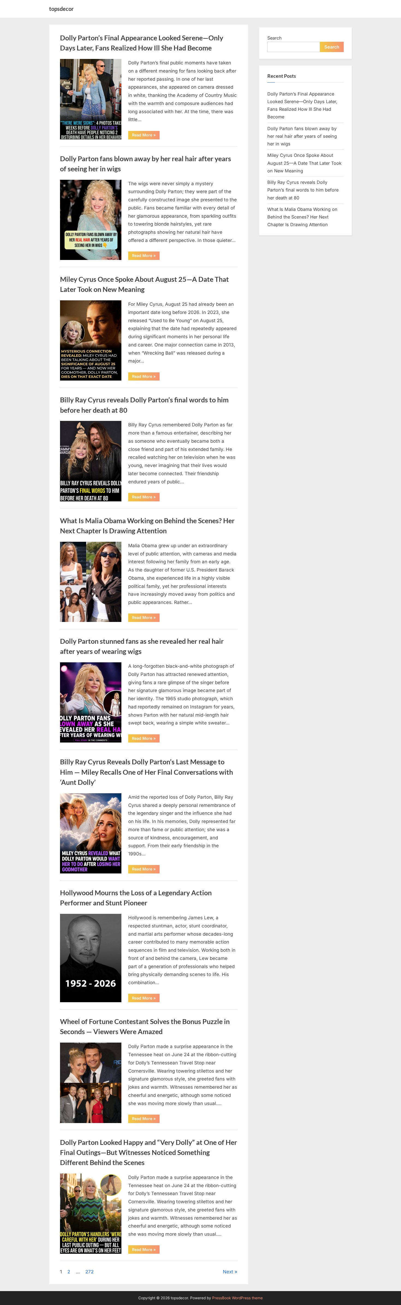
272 (89, 1271)
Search (274, 38)
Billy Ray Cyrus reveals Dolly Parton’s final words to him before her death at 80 (303, 189)
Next (228, 1271)
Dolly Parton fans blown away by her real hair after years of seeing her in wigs (302, 136)
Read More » (146, 135)
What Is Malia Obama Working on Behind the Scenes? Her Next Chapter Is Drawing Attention (302, 217)
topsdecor (61, 8)
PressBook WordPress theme (237, 1298)
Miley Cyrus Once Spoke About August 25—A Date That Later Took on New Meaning (304, 162)
